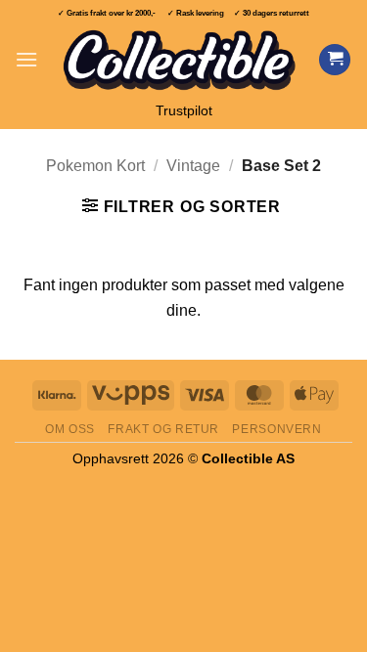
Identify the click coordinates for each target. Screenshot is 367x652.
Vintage (193, 165)
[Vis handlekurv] (334, 60)
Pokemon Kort (95, 165)
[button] (26, 59)
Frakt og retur (163, 429)
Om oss (70, 429)
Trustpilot (184, 111)
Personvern (276, 429)
